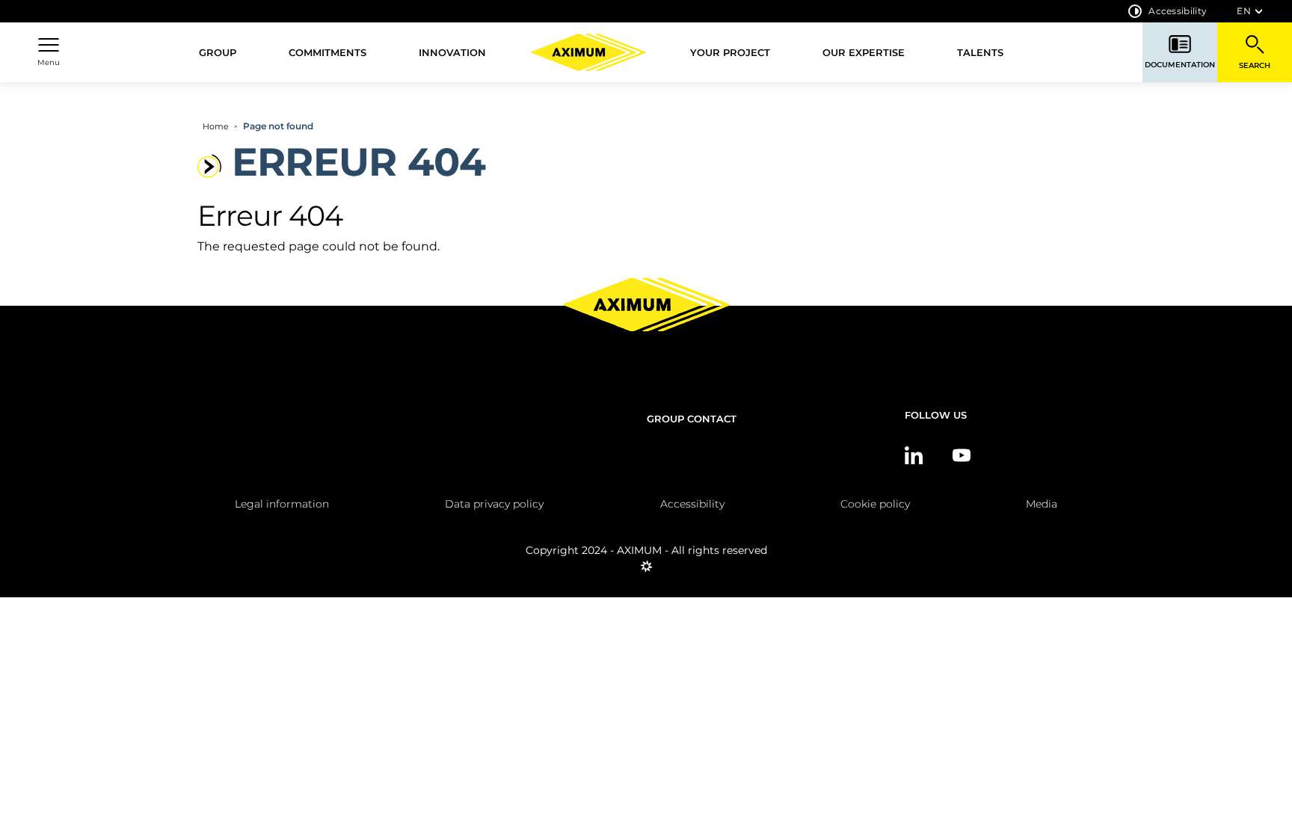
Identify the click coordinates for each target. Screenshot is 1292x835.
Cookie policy (875, 504)
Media (1041, 504)
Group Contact (691, 419)
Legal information (282, 504)
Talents (980, 52)
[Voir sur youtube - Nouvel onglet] (961, 455)
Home (216, 126)
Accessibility (1177, 10)
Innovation (452, 52)
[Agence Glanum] (646, 572)
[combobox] (1249, 11)
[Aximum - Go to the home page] (588, 52)
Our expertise (863, 52)
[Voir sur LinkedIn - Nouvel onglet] (914, 455)
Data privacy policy (494, 504)
